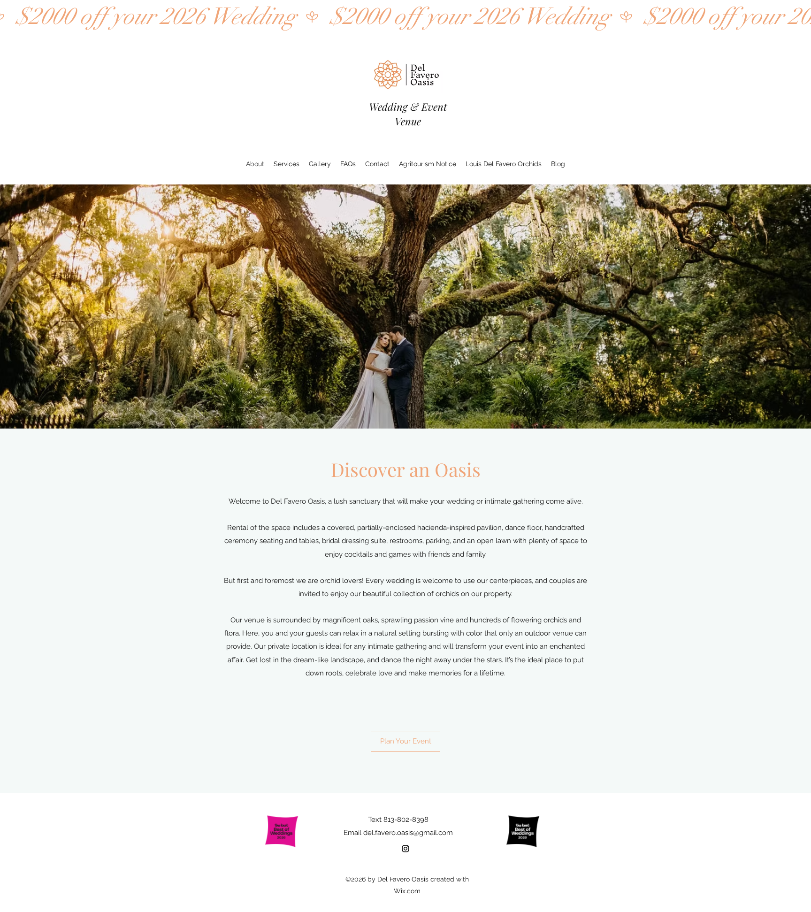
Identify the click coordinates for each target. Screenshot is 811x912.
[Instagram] (405, 848)
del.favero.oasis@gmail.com (408, 832)
